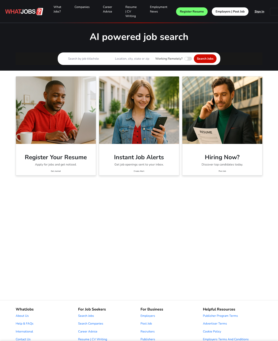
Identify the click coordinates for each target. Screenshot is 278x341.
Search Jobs (205, 59)
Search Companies (90, 323)
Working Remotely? (168, 59)
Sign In (259, 11)
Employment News (158, 9)
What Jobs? (57, 9)
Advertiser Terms (215, 323)
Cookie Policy (212, 331)
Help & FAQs (24, 323)
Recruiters (148, 331)
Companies (82, 7)
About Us (22, 316)
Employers (148, 316)
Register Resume (192, 11)
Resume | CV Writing (131, 11)
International (24, 331)
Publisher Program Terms (220, 316)
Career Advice (107, 9)
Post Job (146, 323)
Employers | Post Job (230, 11)
